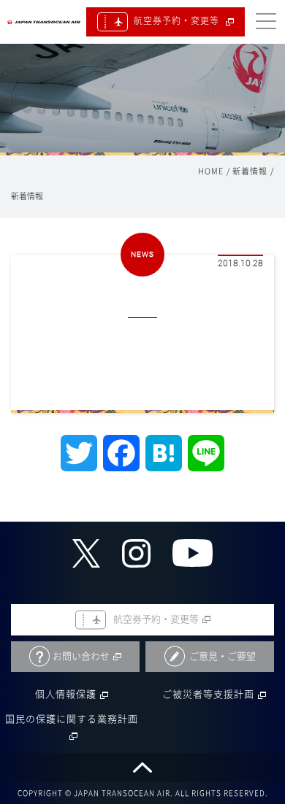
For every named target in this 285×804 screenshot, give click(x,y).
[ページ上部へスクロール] (142, 768)
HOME (211, 171)
